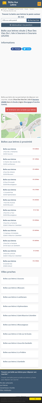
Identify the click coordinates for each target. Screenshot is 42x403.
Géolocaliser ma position (21, 25)
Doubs (15, 102)
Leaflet (38, 137)
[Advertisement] (21, 73)
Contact (18, 396)
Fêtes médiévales (5, 390)
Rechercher (34, 20)
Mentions (23, 396)
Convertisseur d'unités (7, 388)
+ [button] (3, 116)
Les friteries (4, 385)
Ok (35, 399)
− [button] (3, 119)
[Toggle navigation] (39, 4)
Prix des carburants (6, 383)
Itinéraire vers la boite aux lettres (22, 110)
